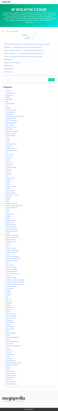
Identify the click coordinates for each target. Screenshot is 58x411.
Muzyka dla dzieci (11, 220)
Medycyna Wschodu (11, 207)
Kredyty (8, 188)
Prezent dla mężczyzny (12, 273)
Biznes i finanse (10, 103)
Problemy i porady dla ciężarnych (15, 280)
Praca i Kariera (10, 265)
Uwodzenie (9, 358)
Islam (7, 176)
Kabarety (8, 182)
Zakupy (8, 369)
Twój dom (8, 352)
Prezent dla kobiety (11, 271)
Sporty (8, 331)
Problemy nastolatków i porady (15, 284)
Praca (7, 263)
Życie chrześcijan (11, 382)
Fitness (8, 139)
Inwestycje (9, 173)
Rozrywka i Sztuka (11, 318)
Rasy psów (9, 303)
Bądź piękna (9, 99)
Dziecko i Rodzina (11, 127)
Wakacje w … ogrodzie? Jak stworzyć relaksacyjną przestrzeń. (24, 47)
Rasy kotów (9, 301)
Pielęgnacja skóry (11, 239)
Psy (7, 297)
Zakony (8, 367)
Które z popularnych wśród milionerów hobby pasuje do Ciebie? (24, 56)
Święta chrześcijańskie (12, 337)
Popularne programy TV (12, 250)
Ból (7, 105)
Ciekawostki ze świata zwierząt (15, 116)
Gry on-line (9, 156)
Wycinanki (9, 72)
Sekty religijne (10, 322)
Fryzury (8, 142)
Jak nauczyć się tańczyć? (13, 62)
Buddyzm (8, 108)
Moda (7, 212)
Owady (8, 233)
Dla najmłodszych (11, 122)
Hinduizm (8, 159)
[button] (56, 2)
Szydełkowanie (10, 68)
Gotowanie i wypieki (11, 150)
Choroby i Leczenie (11, 110)
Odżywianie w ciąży (11, 229)
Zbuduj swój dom (11, 373)
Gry (7, 152)
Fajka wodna (9, 65)
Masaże (8, 199)
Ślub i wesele (9, 326)
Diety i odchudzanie (11, 120)
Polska (8, 246)
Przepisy (8, 290)
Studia (7, 335)
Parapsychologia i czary (12, 237)
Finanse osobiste (10, 135)
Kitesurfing (9, 59)
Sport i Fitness (10, 328)
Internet (8, 171)
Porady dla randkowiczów (13, 258)
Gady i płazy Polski (11, 144)
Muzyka (8, 218)
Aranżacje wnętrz (11, 93)
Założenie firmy (10, 371)
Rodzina (8, 311)
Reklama (8, 305)
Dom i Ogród (9, 125)
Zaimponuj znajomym (12, 365)
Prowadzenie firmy (11, 286)
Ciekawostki (9, 114)
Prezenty (8, 275)
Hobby (7, 31)
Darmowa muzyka (11, 118)
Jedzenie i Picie (10, 178)
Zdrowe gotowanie (11, 375)
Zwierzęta (8, 379)
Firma (7, 137)
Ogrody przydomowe (12, 231)
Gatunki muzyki (10, 148)
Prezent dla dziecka (11, 269)
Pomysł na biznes (11, 248)
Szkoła (8, 339)
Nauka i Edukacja (11, 224)
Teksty (8, 348)
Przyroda (8, 294)
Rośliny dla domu (11, 314)
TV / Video (9, 350)
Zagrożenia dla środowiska (13, 362)
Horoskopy (9, 165)
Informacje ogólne (11, 167)
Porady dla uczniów (11, 261)
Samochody (9, 320)
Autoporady (9, 95)
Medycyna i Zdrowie (11, 203)
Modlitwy (8, 216)
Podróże (8, 244)
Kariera (8, 184)
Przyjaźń (8, 292)
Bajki (7, 101)
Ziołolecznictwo (10, 377)
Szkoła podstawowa (11, 341)
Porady (8, 254)
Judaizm (8, 180)
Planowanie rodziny (11, 241)
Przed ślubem (10, 288)
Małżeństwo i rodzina (12, 195)
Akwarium (8, 91)
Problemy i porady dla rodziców (15, 282)
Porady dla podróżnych (12, 256)
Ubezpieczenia (10, 354)
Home (3, 31)
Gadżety (8, 146)
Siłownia (8, 324)
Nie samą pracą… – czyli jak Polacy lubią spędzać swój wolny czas (25, 53)
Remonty (8, 309)
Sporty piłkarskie (10, 333)
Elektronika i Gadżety (12, 131)
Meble (7, 201)
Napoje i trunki (10, 222)
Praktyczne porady (11, 267)
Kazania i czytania (11, 186)
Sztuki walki (9, 343)
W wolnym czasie (11, 360)
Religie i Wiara (10, 307)
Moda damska (10, 214)
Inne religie (9, 169)
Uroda (7, 356)
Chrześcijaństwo (10, 112)
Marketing (8, 197)
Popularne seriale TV (12, 252)
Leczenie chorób (10, 193)
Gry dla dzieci (10, 154)
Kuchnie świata (10, 190)
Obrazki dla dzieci (11, 227)
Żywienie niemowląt (11, 384)
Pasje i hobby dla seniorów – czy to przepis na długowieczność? (24, 50)
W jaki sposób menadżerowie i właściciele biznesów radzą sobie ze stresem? (28, 44)
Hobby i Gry (9, 163)
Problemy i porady (11, 278)
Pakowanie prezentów (12, 235)
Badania (8, 97)
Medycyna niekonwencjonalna (14, 205)
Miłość (7, 210)
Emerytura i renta (11, 133)
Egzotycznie (9, 129)
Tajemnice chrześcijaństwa (13, 345)
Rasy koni (8, 299)
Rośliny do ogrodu (11, 316)
